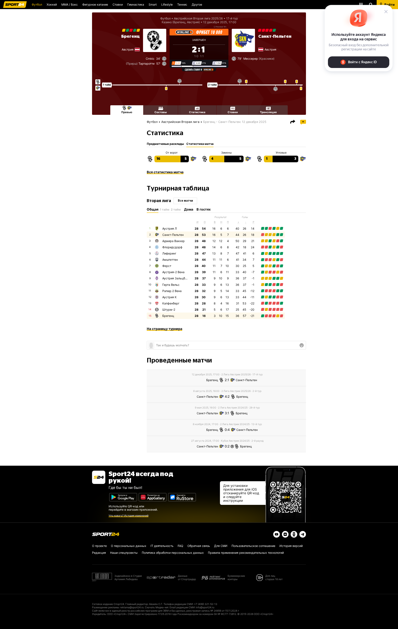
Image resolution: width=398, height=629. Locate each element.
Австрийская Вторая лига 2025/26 (198, 18)
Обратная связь (198, 546)
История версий (291, 546)
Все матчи (185, 200)
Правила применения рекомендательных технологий (246, 552)
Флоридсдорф (172, 247)
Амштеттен (170, 259)
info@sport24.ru (205, 607)
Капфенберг (170, 303)
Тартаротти (146, 63)
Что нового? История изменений (128, 515)
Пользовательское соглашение (253, 546)
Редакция (99, 552)
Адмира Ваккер (173, 241)
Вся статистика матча (165, 172)
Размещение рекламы (105, 607)
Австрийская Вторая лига (180, 122)
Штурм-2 (168, 309)
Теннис (182, 4)
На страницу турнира (164, 329)
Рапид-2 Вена (172, 291)
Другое (197, 4)
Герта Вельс (171, 284)
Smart (153, 4)
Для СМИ (220, 546)
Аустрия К (169, 297)
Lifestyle (167, 4)
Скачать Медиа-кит (156, 607)
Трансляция (268, 112)
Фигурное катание (95, 4)
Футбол (37, 4)
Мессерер (250, 58)
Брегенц (130, 36)
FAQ (180, 546)
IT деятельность (162, 546)
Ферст (166, 266)
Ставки (118, 4)
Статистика (197, 112)
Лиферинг (169, 253)
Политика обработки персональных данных (173, 552)
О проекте (99, 546)
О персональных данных (128, 546)
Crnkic (150, 58)
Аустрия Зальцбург (176, 278)
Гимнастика (135, 4)
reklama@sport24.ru (132, 607)
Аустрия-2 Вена (173, 272)
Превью (126, 112)
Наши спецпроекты (124, 552)
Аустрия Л (169, 228)
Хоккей (52, 4)
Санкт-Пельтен (274, 36)
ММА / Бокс (69, 4)
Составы (160, 112)
